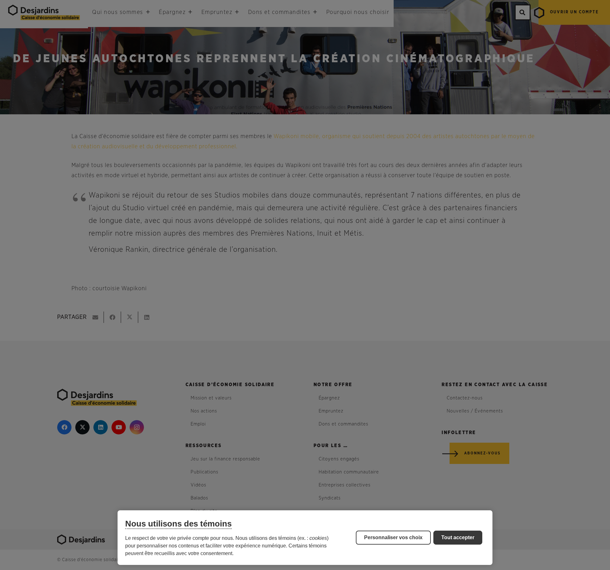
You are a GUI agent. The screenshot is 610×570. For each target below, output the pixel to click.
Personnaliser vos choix (393, 537)
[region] (305, 537)
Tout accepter (457, 537)
